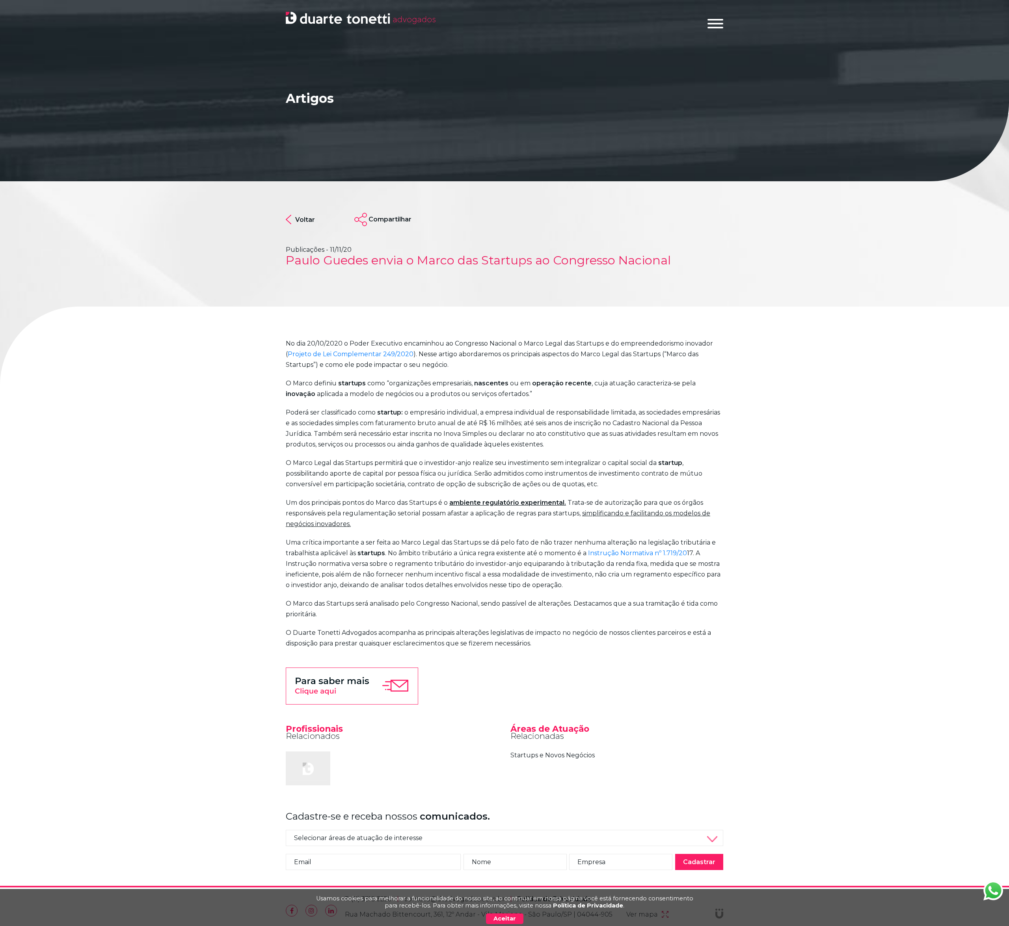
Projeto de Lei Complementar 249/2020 (350, 354)
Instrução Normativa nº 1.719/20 (637, 553)
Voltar (305, 219)
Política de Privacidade (588, 905)
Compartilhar (390, 219)
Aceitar (504, 918)
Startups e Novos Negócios (552, 755)
